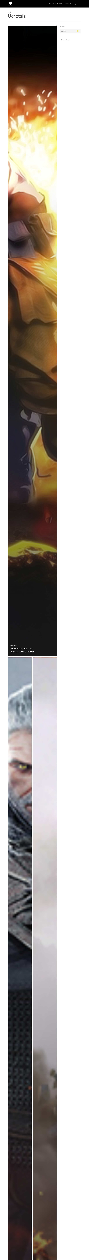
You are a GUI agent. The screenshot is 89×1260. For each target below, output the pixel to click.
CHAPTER (68, 4)
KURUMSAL (60, 4)
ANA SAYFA (52, 4)
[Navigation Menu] (80, 4)
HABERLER (13, 645)
